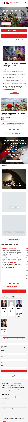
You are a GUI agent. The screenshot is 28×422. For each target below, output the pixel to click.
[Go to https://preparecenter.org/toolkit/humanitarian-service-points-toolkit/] (14, 225)
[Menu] (4, 3)
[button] (14, 161)
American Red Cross (7, 420)
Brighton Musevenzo (18, 310)
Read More (14, 92)
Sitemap (4, 421)
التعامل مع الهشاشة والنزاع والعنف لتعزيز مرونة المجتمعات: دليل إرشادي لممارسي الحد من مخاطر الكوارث (11, 252)
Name (3, 350)
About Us (4, 403)
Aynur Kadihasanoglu (4, 329)
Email (3, 365)
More (3, 411)
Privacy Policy (14, 420)
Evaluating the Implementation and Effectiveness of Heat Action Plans (14, 65)
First (2, 356)
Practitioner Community (8, 408)
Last (2, 362)
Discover (4, 406)
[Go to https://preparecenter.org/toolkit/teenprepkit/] (14, 202)
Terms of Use (19, 420)
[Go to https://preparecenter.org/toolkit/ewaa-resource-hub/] (14, 179)
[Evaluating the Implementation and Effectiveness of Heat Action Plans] (14, 53)
